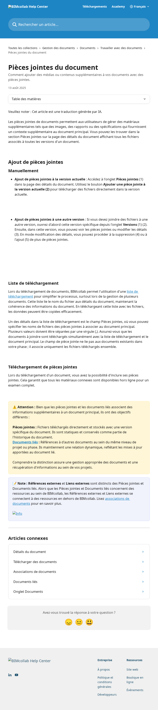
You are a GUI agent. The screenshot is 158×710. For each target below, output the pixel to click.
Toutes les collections (22, 48)
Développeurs (107, 694)
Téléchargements (94, 6)
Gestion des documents (58, 48)
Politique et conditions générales (105, 682)
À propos (104, 669)
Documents (87, 48)
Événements (135, 690)
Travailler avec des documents (121, 48)
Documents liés (25, 442)
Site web (132, 669)
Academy (118, 6)
